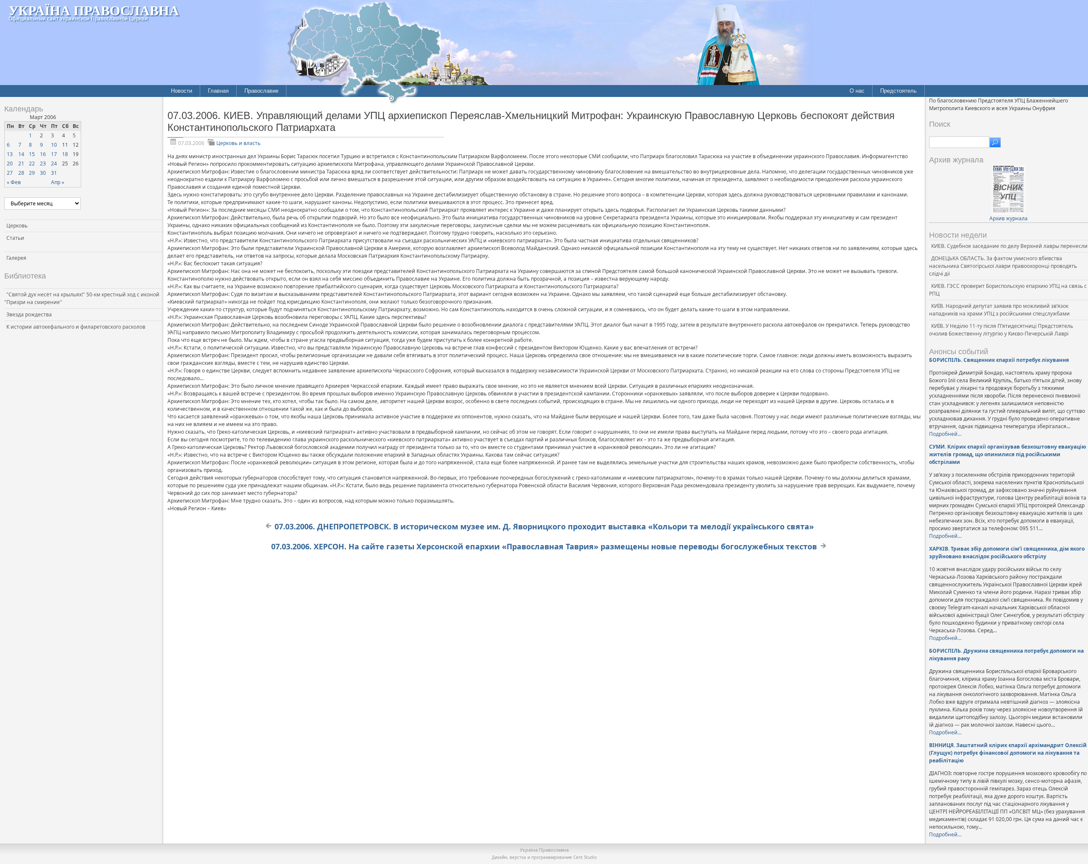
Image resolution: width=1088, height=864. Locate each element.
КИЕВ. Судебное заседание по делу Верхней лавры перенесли (1009, 246)
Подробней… (945, 434)
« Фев (14, 182)
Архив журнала (1008, 218)
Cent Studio (585, 857)
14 (21, 154)
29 (32, 172)
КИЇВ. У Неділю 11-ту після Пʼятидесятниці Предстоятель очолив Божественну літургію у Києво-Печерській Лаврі (1001, 329)
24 (54, 163)
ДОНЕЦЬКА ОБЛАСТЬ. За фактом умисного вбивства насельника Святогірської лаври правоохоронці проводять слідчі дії (1003, 266)
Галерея (16, 257)
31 (54, 172)
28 (21, 172)
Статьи (15, 238)
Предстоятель (898, 91)
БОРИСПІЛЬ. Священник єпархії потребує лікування (999, 360)
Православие (261, 91)
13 (10, 154)
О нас (857, 91)
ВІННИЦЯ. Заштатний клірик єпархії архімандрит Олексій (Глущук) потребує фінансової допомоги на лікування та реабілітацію (1008, 753)
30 (43, 172)
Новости (181, 91)
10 (54, 144)
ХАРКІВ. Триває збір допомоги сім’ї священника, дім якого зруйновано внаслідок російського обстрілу (1007, 552)
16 (43, 154)
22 (32, 163)
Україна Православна (93, 10)
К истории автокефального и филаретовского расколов (75, 326)
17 (54, 154)
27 (10, 172)
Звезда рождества (29, 314)
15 (32, 154)
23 (43, 163)
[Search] (995, 142)
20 (10, 163)
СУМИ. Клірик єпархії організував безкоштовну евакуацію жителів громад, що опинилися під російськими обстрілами (1007, 454)
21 (21, 163)
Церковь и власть (238, 143)
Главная (218, 91)
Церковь (17, 225)
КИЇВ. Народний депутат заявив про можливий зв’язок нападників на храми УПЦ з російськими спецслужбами (999, 309)
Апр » (57, 182)
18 (65, 154)
